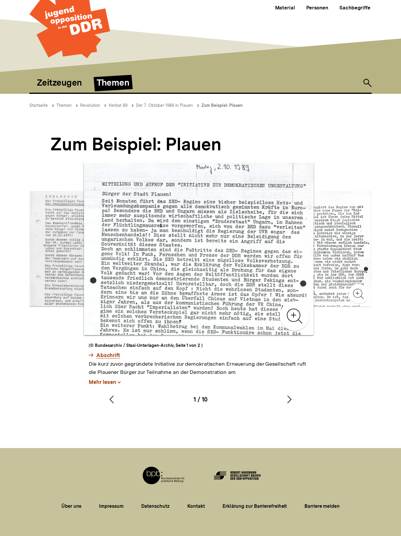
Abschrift (108, 355)
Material (285, 8)
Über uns (71, 506)
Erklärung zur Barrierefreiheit (255, 506)
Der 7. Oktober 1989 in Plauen (164, 105)
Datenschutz (155, 506)
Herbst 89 (118, 105)
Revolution (90, 105)
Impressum (111, 506)
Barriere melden (322, 506)
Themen (64, 105)
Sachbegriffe (354, 8)
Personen (317, 8)
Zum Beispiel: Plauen (222, 105)
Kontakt (196, 506)
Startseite (38, 105)
